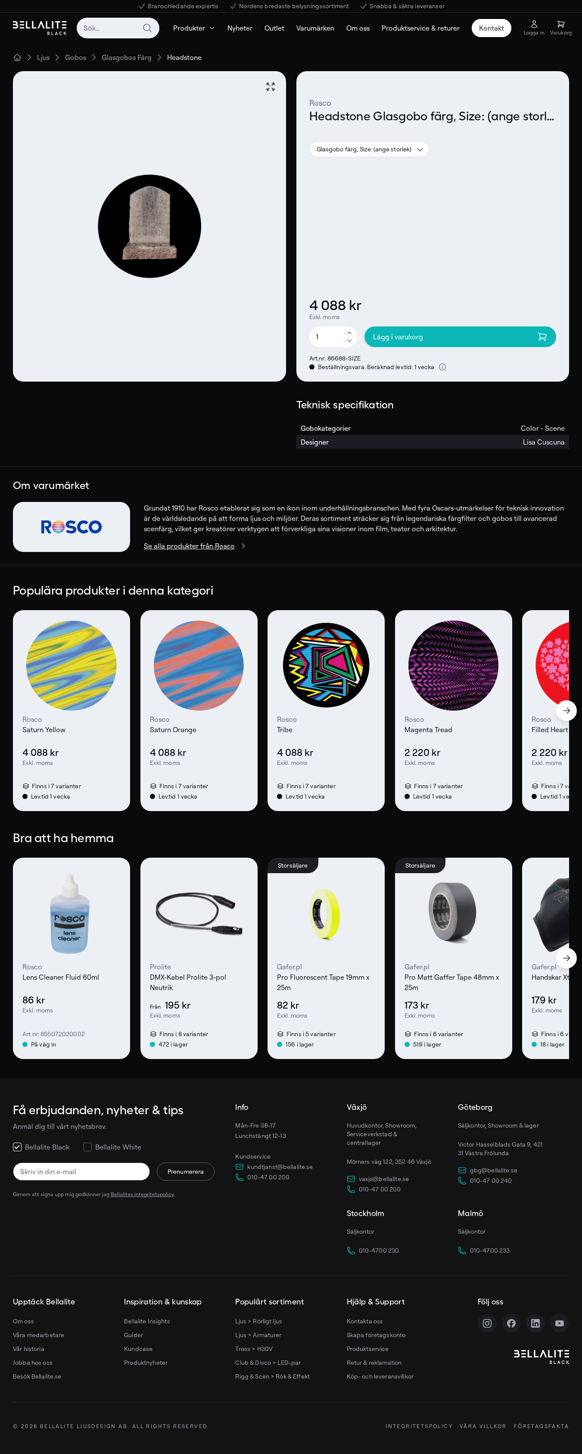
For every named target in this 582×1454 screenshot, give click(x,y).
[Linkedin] (535, 1323)
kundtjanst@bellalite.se (280, 1166)
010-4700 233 (490, 1250)
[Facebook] (511, 1323)
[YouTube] (559, 1323)
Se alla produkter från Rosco (189, 546)
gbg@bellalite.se (493, 1170)
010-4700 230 (379, 1250)
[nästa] (566, 710)
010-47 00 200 (268, 1177)
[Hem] (17, 57)
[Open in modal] (270, 86)
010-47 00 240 (491, 1180)
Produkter (189, 28)
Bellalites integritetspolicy (142, 1194)
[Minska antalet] (349, 341)
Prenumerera (186, 1171)
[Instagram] (487, 1323)
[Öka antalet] (349, 332)
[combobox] (118, 28)
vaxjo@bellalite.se (384, 1178)
